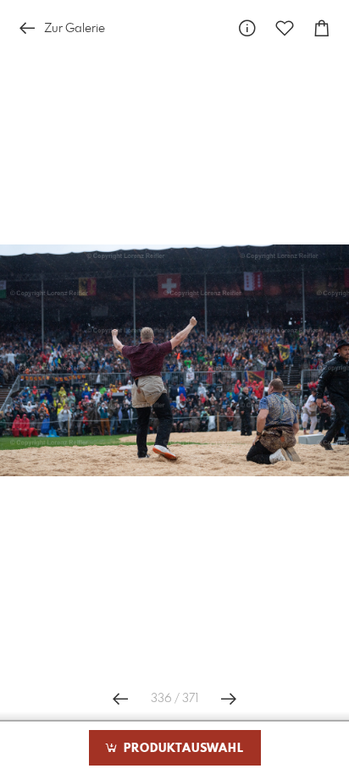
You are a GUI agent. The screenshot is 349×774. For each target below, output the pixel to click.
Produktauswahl (181, 749)
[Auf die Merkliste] (284, 28)
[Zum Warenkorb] (322, 28)
